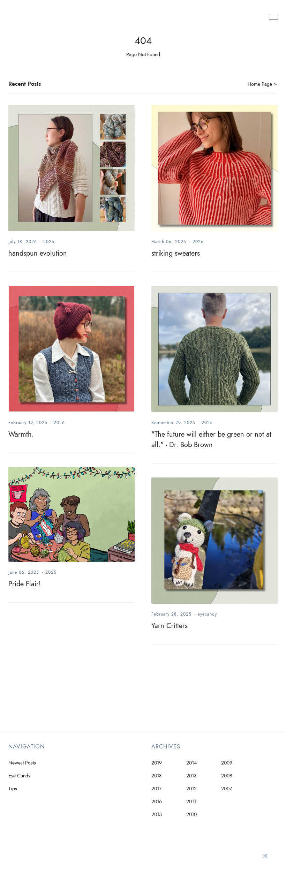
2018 (156, 776)
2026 (48, 241)
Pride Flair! (24, 584)
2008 (226, 776)
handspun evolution (37, 253)
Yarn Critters (169, 626)
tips (12, 788)
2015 (156, 814)
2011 (191, 801)
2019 (156, 763)
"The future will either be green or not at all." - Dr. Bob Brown (211, 439)
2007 (226, 788)
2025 (207, 422)
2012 (191, 788)
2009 (226, 763)
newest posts (22, 763)
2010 (191, 814)
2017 (156, 788)
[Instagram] (265, 858)
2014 (191, 763)
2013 (191, 776)
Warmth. (21, 434)
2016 (156, 801)
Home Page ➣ (263, 84)
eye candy (19, 776)
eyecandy (207, 614)
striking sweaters (175, 253)
